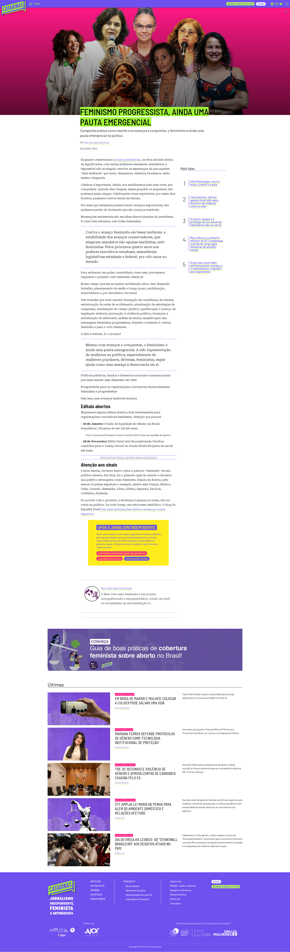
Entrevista (97, 885)
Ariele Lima (120, 818)
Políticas (175, 898)
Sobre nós (176, 881)
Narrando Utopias (136, 890)
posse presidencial (127, 159)
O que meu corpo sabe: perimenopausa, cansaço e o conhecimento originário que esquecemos (206, 267)
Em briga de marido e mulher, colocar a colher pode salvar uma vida (145, 700)
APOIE (216, 881)
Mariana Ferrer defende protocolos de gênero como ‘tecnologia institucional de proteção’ (145, 738)
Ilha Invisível (133, 886)
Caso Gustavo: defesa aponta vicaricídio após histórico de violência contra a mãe (204, 201)
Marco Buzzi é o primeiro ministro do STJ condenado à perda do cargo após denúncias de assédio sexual (206, 244)
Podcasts (129, 881)
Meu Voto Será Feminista (96, 142)
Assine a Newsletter (240, 3)
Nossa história (178, 894)
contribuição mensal (137, 558)
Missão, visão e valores (183, 885)
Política (128, 730)
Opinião (119, 694)
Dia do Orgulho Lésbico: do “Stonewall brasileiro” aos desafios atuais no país (146, 843)
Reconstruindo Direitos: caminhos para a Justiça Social (128, 457)
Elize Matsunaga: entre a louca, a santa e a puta (205, 183)
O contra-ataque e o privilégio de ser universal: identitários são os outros (206, 222)
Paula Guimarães (122, 708)
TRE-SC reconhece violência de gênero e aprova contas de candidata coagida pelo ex (145, 773)
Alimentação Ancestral (139, 894)
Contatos (175, 903)
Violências (129, 694)
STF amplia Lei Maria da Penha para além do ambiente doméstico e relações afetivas (143, 808)
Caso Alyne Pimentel (137, 899)
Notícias (119, 730)
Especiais (96, 894)
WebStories (97, 898)
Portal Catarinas (122, 747)
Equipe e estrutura (180, 890)
